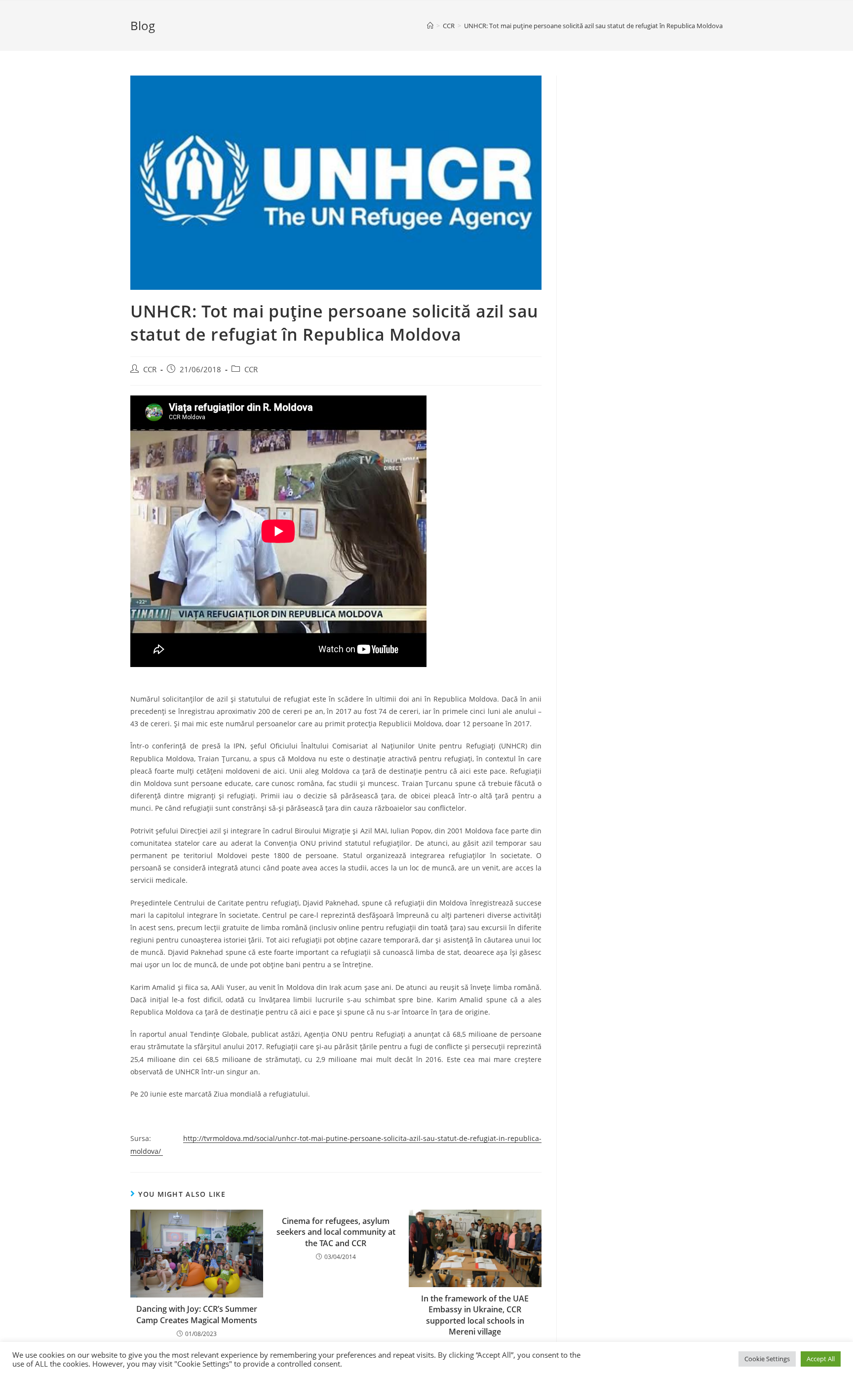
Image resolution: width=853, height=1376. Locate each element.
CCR (149, 369)
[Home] (430, 25)
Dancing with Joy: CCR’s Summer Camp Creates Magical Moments (196, 1314)
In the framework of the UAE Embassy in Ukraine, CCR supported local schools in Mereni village (475, 1315)
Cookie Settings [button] (767, 1358)
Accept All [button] (821, 1358)
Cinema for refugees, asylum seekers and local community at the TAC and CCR (335, 1232)
